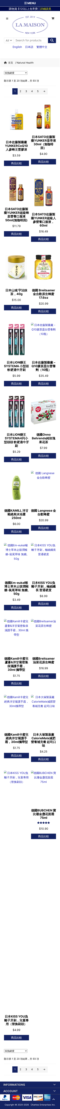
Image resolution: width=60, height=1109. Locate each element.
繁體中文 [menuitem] (41, 46)
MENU (31, 3)
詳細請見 (45, 8)
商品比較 (16, 163)
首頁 (10, 62)
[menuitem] (17, 46)
